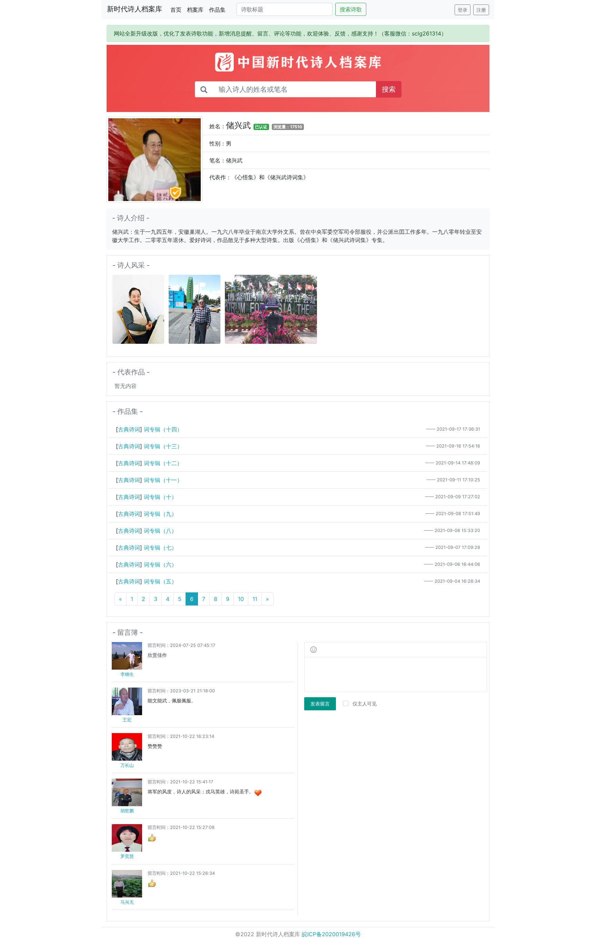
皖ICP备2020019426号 (331, 934)
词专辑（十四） (163, 429)
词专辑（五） (160, 581)
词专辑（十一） (163, 480)
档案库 (195, 9)
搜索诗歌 (351, 9)
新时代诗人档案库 (134, 9)
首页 (177, 9)
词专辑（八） (160, 530)
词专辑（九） (160, 513)
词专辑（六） (160, 564)
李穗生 (127, 674)
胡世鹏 (127, 810)
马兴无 (127, 902)
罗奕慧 (127, 856)
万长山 (127, 765)
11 (254, 598)
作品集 (217, 9)
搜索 (389, 89)
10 (241, 598)
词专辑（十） (160, 496)
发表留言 (320, 704)
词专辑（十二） (163, 463)
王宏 (126, 719)
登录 (462, 10)
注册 (481, 10)
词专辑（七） (160, 547)
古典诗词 (129, 429)
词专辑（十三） (163, 446)
